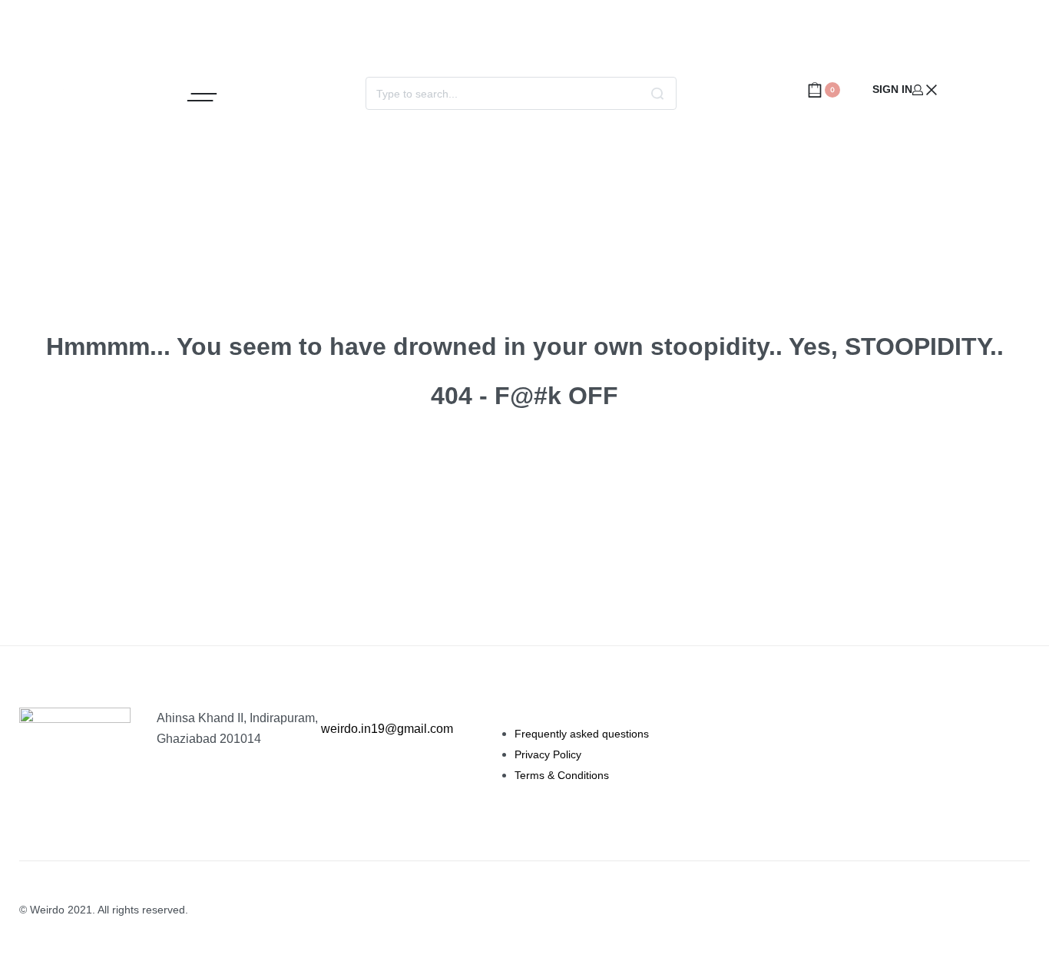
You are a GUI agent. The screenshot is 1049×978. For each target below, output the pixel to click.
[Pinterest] (1017, 90)
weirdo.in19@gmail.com (387, 728)
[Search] (657, 93)
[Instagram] (971, 90)
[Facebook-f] (994, 90)
